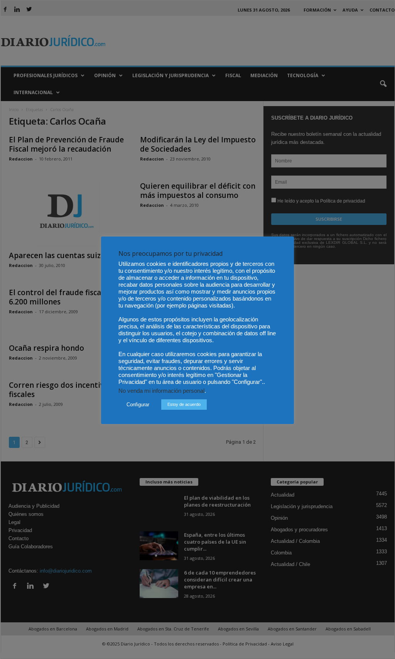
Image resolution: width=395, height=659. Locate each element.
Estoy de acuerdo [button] (184, 404)
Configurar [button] (138, 404)
